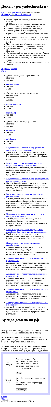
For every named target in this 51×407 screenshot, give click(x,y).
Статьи (4, 397)
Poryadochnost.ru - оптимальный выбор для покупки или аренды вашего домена (24, 164)
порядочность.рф (13, 104)
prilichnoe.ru (11, 139)
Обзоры (4, 399)
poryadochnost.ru (13, 84)
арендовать (16, 12)
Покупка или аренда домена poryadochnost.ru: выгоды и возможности (25, 215)
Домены (6, 69)
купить (4, 12)
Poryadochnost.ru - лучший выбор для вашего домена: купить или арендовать (25, 149)
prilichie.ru (10, 130)
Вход (3, 71)
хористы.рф (11, 113)
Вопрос (14, 69)
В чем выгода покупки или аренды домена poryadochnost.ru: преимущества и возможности (26, 231)
